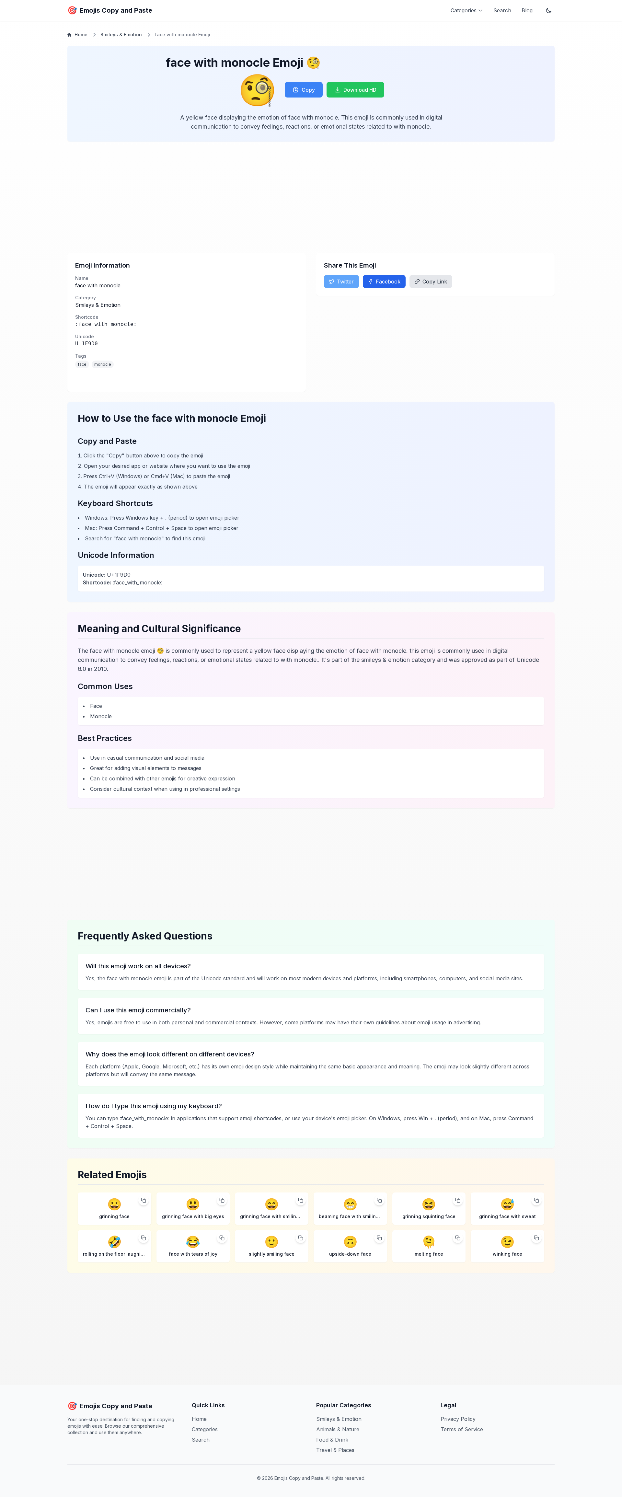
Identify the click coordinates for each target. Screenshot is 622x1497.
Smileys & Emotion (121, 34)
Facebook (388, 281)
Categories (205, 1429)
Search (502, 10)
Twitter (345, 281)
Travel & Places (335, 1450)
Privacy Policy (458, 1419)
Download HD (359, 89)
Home (81, 34)
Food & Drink (332, 1439)
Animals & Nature (337, 1429)
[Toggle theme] (549, 10)
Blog (527, 10)
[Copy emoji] (143, 1200)
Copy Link (434, 281)
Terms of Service (462, 1429)
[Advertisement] (261, 197)
